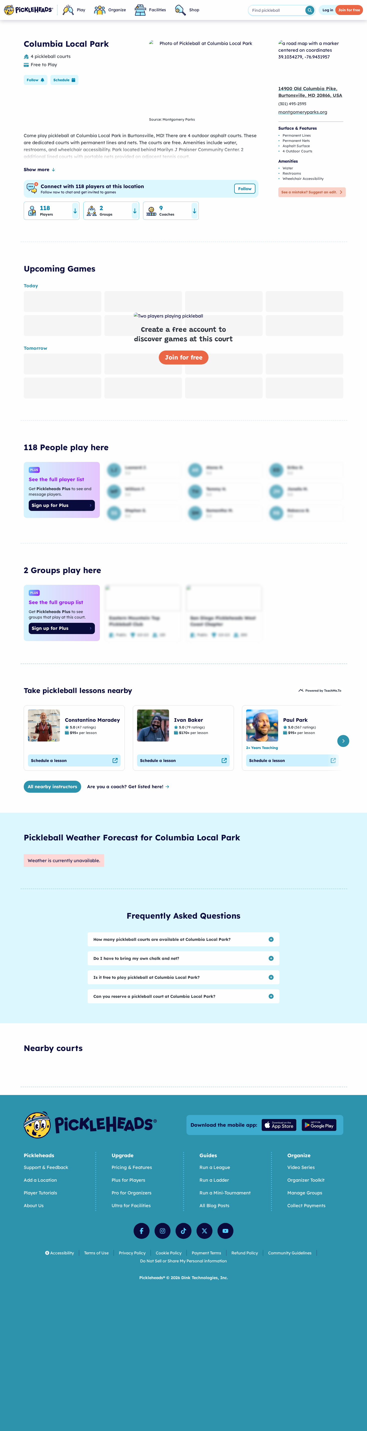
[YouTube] (225, 1231)
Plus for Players (128, 1180)
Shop (194, 9)
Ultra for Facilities (131, 1205)
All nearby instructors (52, 786)
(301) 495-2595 (292, 103)
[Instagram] (163, 1231)
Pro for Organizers (132, 1193)
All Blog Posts (214, 1205)
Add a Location (40, 1180)
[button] (35, 80)
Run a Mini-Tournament (225, 1193)
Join (349, 10)
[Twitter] (204, 1231)
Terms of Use (96, 1252)
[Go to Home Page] (28, 10)
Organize (117, 9)
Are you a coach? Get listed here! (125, 786)
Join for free (183, 357)
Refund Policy (244, 1252)
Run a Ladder (214, 1180)
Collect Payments (306, 1205)
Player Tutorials (40, 1193)
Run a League (214, 1167)
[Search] (309, 10)
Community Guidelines (290, 1252)
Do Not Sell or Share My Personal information (183, 1260)
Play (81, 9)
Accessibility (62, 1252)
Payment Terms (206, 1252)
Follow (244, 188)
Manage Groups (304, 1193)
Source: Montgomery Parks (172, 119)
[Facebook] (142, 1231)
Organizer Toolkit (306, 1180)
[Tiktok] (183, 1231)
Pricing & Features (132, 1167)
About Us (34, 1205)
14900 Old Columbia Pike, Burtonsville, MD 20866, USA (310, 92)
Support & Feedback (46, 1167)
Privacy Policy (132, 1252)
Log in (328, 10)
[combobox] (276, 10)
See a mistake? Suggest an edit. (309, 192)
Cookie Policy (169, 1252)
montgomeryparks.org (302, 112)
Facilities (157, 9)
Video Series (301, 1167)
